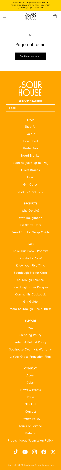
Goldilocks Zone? (30, 258)
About (30, 375)
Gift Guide (30, 301)
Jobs (30, 382)
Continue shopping (30, 56)
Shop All (30, 126)
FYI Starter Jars (30, 225)
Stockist (30, 404)
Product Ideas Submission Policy (30, 440)
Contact (30, 411)
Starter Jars (30, 148)
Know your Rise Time (30, 265)
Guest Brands (30, 170)
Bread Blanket (30, 155)
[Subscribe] (51, 108)
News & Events (30, 390)
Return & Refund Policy (30, 342)
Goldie (30, 134)
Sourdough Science (30, 280)
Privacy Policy (30, 419)
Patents (30, 433)
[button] (6, 16)
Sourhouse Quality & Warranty (30, 349)
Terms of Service (30, 426)
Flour (30, 177)
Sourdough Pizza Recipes (30, 287)
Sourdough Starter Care (30, 273)
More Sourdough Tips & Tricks (30, 309)
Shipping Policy (30, 335)
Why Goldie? (31, 210)
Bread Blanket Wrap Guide (30, 232)
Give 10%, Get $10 (30, 192)
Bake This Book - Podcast (30, 251)
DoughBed (30, 141)
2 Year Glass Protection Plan (30, 357)
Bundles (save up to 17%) (30, 163)
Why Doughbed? (30, 218)
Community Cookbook (30, 294)
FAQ (30, 328)
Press (30, 397)
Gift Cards (30, 184)
